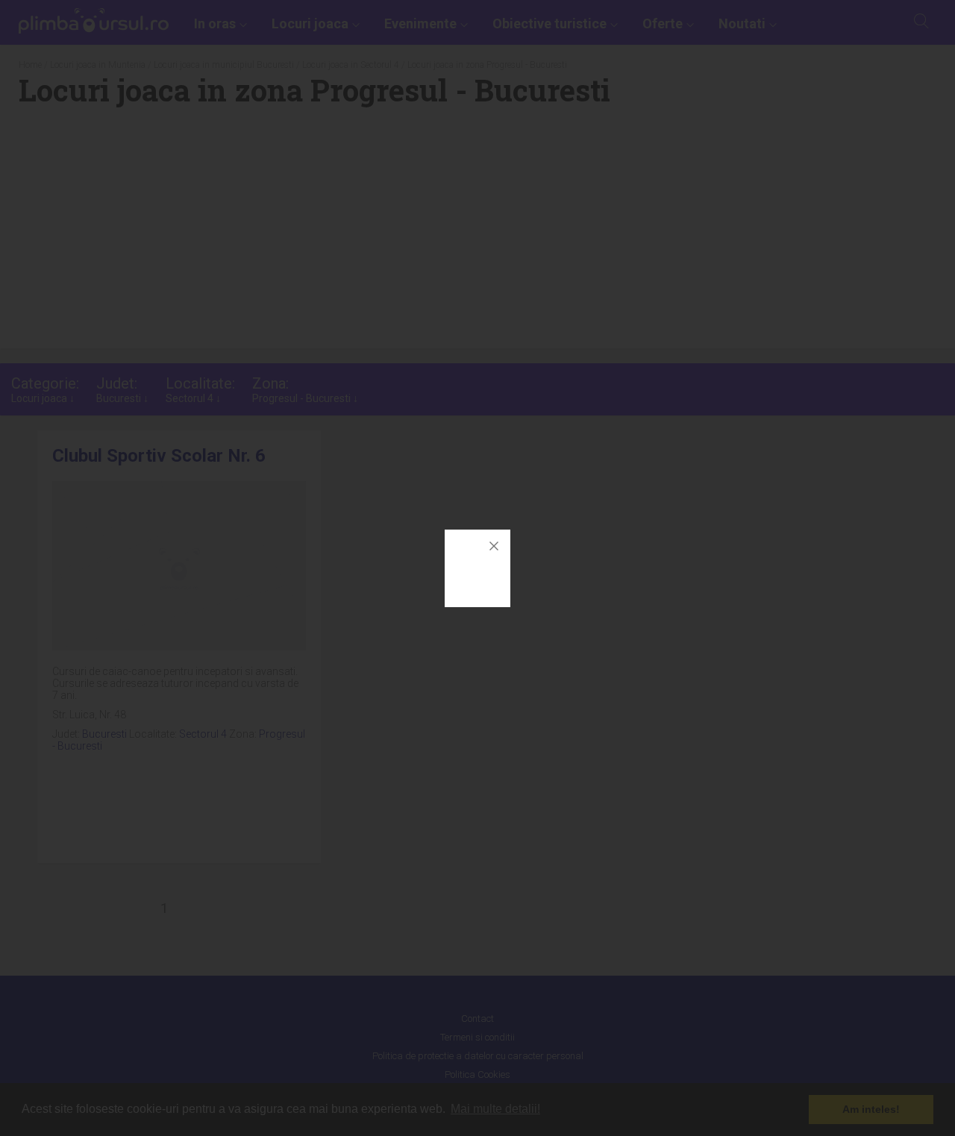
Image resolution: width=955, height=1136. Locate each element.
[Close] (494, 546)
